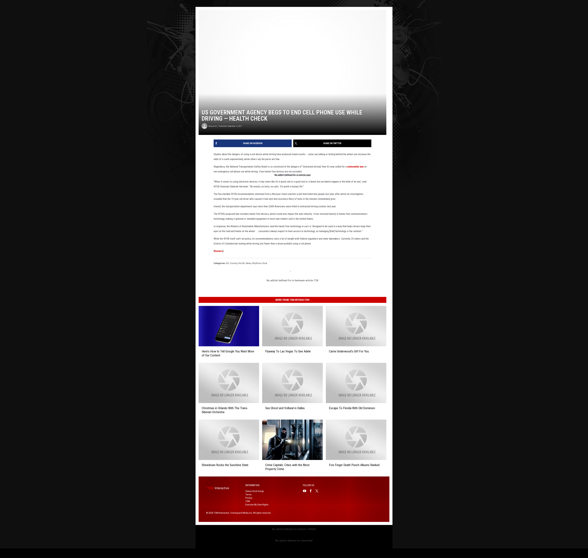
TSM (247, 501)
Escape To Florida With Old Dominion (352, 408)
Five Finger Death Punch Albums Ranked (354, 465)
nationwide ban (355, 166)
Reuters (218, 251)
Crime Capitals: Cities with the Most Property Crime (287, 467)
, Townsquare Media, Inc (240, 513)
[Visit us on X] (318, 491)
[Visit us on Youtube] (306, 491)
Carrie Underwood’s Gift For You (349, 351)
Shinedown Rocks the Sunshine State (225, 465)
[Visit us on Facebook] (312, 491)
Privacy (248, 498)
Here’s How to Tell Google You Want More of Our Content (228, 353)
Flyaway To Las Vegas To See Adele (288, 351)
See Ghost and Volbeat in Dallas (285, 408)
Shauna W (212, 126)
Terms (248, 494)
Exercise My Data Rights (256, 504)
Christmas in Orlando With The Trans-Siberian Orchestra (225, 410)
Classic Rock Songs (254, 491)
